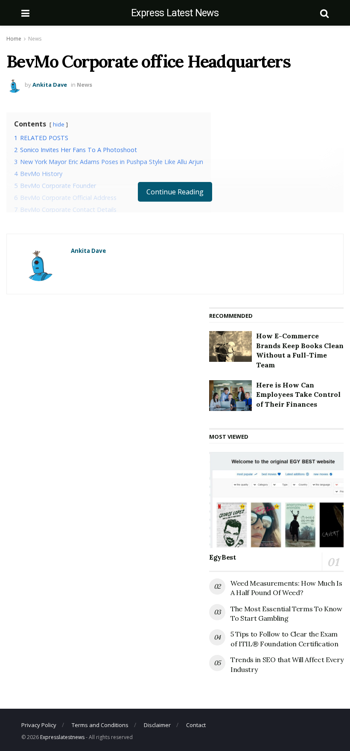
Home (13, 38)
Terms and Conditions (100, 725)
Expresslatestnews (62, 737)
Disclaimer (157, 725)
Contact (196, 725)
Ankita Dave (49, 84)
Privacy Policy (38, 725)
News (34, 38)
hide (58, 124)
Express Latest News (175, 13)
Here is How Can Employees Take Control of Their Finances (298, 394)
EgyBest (222, 557)
